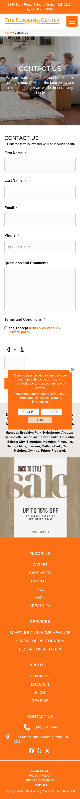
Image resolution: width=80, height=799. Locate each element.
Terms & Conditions (40, 780)
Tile (40, 589)
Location (40, 684)
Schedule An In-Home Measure (40, 633)
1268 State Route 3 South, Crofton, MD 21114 (40, 4)
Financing (40, 676)
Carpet (40, 565)
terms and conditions (34, 397)
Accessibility (40, 770)
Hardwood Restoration (40, 641)
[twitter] (47, 751)
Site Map (41, 785)
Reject (51, 411)
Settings (40, 419)
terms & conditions (43, 328)
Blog (40, 692)
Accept (29, 411)
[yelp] (39, 751)
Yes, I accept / (34, 330)
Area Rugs (40, 606)
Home (8, 32)
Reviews (40, 701)
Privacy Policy (40, 775)
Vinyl (40, 598)
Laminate (40, 581)
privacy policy (19, 332)
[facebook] (31, 751)
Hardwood (40, 573)
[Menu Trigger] (72, 21)
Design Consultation (40, 649)
